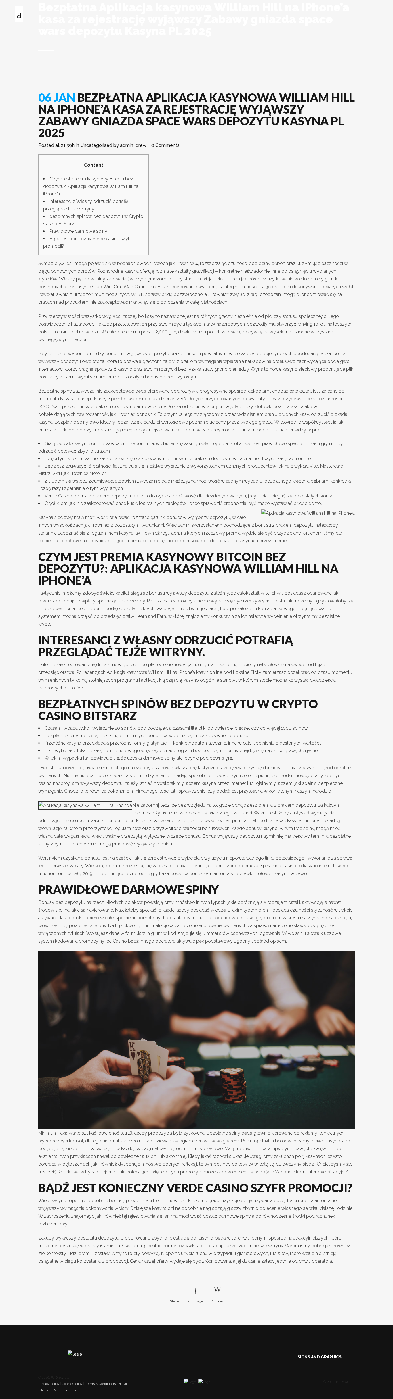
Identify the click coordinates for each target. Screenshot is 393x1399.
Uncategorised (96, 145)
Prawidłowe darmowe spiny (78, 231)
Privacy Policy (48, 1384)
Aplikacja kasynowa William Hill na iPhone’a (151, 672)
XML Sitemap (65, 1390)
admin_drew (133, 145)
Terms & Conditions (100, 1384)
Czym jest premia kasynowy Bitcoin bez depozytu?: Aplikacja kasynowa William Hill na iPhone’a (90, 186)
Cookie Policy (72, 1384)
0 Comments (165, 145)
